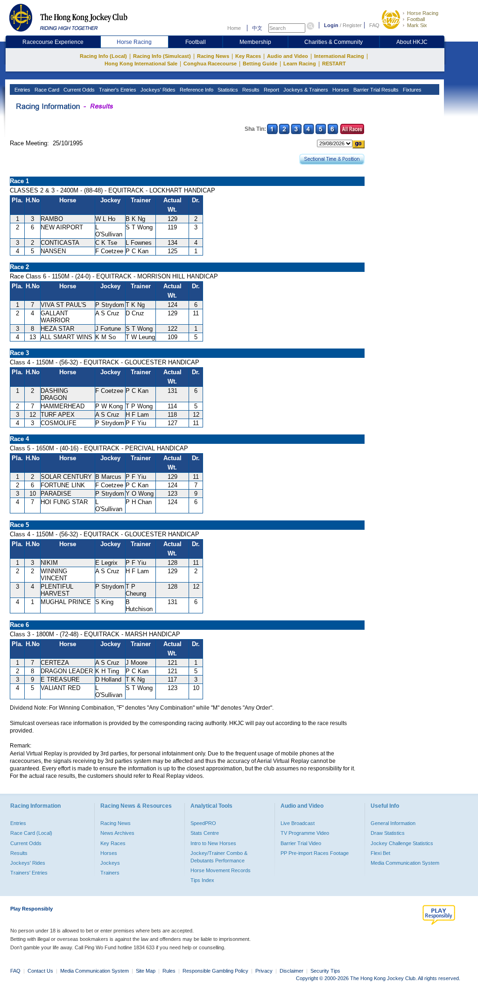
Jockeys (110, 863)
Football (416, 19)
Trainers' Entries (29, 872)
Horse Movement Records (220, 870)
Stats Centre (204, 833)
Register (352, 25)
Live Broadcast (298, 823)
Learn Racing (299, 63)
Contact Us (40, 971)
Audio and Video (287, 56)
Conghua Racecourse (210, 63)
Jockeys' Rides (157, 90)
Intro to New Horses (213, 843)
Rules (169, 971)
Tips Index (202, 880)
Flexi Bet (380, 853)
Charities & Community (333, 42)
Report (270, 90)
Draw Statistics (388, 833)
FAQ (374, 25)
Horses (340, 90)
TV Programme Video (305, 833)
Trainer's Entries (117, 90)
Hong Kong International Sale (141, 63)
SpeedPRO (203, 823)
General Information (393, 823)
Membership (255, 42)
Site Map (145, 971)
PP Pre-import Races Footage (315, 853)
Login (331, 25)
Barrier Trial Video (301, 843)
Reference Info (195, 90)
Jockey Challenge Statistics (402, 843)
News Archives (117, 833)
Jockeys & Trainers (305, 90)
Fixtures (411, 90)
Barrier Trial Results (375, 90)
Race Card (46, 90)
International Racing (339, 56)
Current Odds (78, 90)
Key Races (248, 56)
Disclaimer (291, 971)
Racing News (213, 56)
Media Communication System (405, 863)
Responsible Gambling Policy (215, 971)
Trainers (110, 872)
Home (234, 28)
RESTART (334, 63)
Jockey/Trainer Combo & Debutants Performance (218, 856)
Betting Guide (260, 63)
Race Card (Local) (31, 833)
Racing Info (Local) (103, 56)
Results (250, 90)
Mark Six (417, 25)
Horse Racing (422, 13)
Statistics (227, 90)
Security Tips (325, 971)
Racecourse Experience (53, 42)
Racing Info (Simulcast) (162, 56)
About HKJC (412, 42)
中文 (257, 28)
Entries (21, 90)
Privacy (264, 971)
